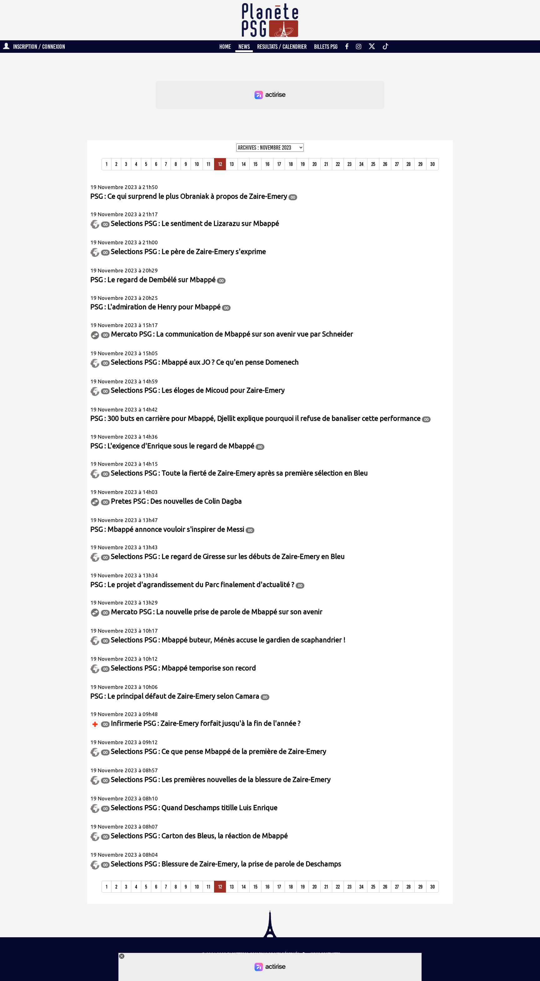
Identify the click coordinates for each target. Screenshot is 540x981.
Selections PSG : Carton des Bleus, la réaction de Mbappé (199, 835)
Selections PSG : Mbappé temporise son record (183, 668)
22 (338, 164)
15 (255, 164)
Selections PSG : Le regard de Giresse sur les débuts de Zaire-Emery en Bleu (228, 556)
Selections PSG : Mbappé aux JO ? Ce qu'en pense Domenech (205, 362)
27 (397, 164)
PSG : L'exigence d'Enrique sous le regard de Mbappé (172, 446)
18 (291, 164)
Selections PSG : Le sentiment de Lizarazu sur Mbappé (195, 223)
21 (326, 164)
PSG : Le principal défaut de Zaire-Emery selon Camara (174, 696)
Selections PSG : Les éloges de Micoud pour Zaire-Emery (198, 390)
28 (409, 164)
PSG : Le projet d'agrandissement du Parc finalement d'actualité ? (192, 584)
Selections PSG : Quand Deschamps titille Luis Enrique (194, 807)
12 (220, 164)
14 (244, 164)
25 (373, 164)
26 (385, 164)
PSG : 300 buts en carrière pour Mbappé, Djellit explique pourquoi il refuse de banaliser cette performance (255, 418)
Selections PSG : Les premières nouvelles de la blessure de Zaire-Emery (221, 779)
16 (267, 164)
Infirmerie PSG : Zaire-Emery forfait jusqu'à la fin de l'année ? (206, 723)
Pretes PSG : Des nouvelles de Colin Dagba (176, 501)
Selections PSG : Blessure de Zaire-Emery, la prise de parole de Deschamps (226, 864)
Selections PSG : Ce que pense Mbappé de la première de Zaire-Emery (218, 751)
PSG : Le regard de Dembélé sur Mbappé (153, 279)
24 (361, 164)
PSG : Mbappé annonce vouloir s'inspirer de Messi (167, 529)
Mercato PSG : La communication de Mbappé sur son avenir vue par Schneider (232, 334)
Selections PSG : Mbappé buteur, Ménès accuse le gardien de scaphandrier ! (228, 640)
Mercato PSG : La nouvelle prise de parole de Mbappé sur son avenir (216, 611)
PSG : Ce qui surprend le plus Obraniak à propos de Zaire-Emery (188, 196)
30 (432, 164)
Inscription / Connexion (37, 46)
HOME (225, 46)
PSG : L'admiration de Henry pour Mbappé (155, 307)
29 (420, 164)
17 (279, 164)
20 (314, 164)
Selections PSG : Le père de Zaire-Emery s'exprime (188, 251)
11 (208, 164)
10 (197, 164)
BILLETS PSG (326, 46)
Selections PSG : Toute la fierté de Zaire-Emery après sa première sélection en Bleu (239, 473)
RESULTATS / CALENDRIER (282, 46)
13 (232, 164)
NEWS (244, 46)
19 (303, 164)
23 (350, 164)
